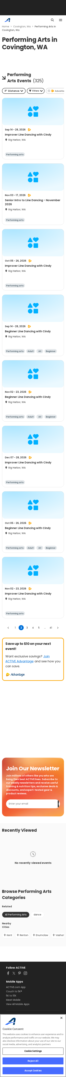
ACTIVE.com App (16, 987)
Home (5, 26)
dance (37, 914)
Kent (9, 935)
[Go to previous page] (8, 627)
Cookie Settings (33, 1051)
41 (51, 627)
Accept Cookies (33, 1070)
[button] (36, 91)
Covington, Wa (22, 26)
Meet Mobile (13, 1000)
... (45, 627)
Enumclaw (42, 935)
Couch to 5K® (14, 991)
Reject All (33, 1060)
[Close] (61, 1018)
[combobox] (14, 91)
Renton (24, 935)
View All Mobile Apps (17, 1004)
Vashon (60, 935)
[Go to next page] (57, 627)
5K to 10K (11, 995)
